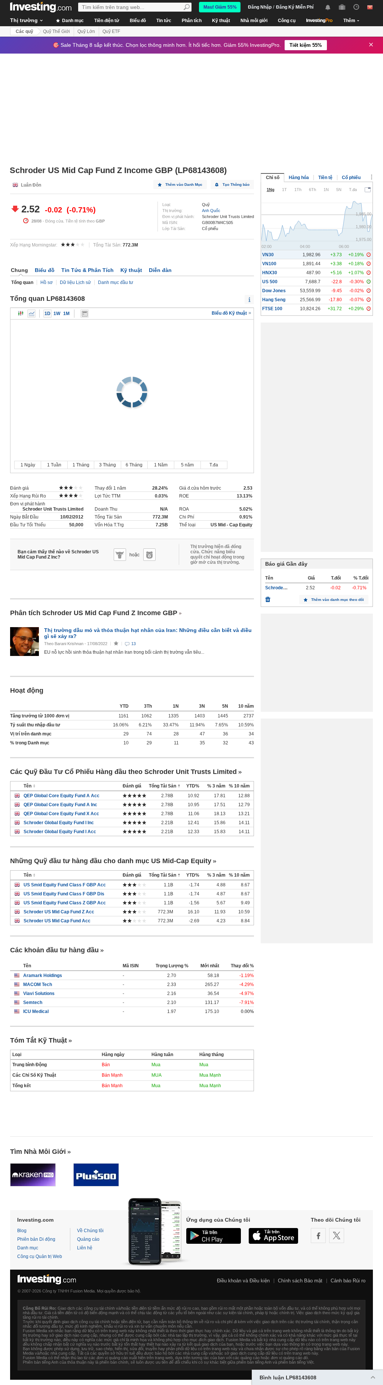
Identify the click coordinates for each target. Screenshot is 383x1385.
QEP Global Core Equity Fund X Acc (61, 813)
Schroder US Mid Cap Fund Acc (57, 920)
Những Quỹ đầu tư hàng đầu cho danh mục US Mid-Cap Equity (110, 861)
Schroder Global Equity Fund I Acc (60, 831)
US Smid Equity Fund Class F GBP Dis (64, 893)
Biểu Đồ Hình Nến (21, 313)
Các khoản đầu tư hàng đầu (54, 950)
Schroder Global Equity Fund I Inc (59, 822)
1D (47, 313)
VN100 (269, 263)
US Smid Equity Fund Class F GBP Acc (65, 884)
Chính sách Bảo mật (300, 1280)
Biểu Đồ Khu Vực (31, 313)
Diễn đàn (160, 270)
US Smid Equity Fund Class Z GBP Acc (65, 902)
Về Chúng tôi (90, 1230)
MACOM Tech (37, 984)
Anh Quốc (211, 210)
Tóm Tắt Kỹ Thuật (38, 1040)
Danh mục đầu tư (115, 282)
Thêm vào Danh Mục (183, 184)
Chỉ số (272, 177)
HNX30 (269, 272)
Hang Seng (273, 299)
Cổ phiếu (351, 177)
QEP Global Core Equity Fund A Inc (60, 804)
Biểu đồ (138, 20)
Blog (22, 1230)
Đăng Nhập (260, 7)
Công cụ (286, 20)
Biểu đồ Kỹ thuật (230, 313)
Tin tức (163, 20)
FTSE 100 (272, 308)
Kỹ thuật (221, 20)
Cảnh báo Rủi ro (348, 1280)
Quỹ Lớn (86, 31)
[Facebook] (318, 1235)
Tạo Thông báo (236, 184)
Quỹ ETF (111, 31)
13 (133, 643)
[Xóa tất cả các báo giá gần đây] (267, 597)
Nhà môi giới (253, 20)
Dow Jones (274, 290)
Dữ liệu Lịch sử (75, 282)
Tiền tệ (325, 177)
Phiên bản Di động (36, 1239)
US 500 (270, 281)
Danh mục (72, 20)
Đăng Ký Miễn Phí (294, 7)
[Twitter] (336, 1235)
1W (56, 313)
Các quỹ (24, 31)
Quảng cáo (88, 1239)
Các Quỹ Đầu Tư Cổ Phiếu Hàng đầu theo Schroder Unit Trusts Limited (123, 771)
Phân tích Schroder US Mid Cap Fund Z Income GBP (93, 613)
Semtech (32, 1002)
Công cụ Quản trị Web (39, 1256)
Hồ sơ (46, 282)
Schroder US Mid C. (286, 587)
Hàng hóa (299, 177)
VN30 (268, 254)
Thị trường (24, 20)
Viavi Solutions (39, 993)
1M (66, 313)
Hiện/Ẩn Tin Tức (84, 313)
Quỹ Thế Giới (56, 31)
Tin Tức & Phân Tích (87, 270)
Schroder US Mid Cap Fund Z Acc (59, 911)
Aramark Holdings (42, 975)
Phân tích (192, 20)
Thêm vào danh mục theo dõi (337, 600)
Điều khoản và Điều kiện (243, 1280)
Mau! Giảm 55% (220, 7)
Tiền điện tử (106, 20)
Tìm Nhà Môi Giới (38, 1151)
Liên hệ (84, 1248)
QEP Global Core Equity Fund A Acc (61, 795)
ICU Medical (36, 1011)
